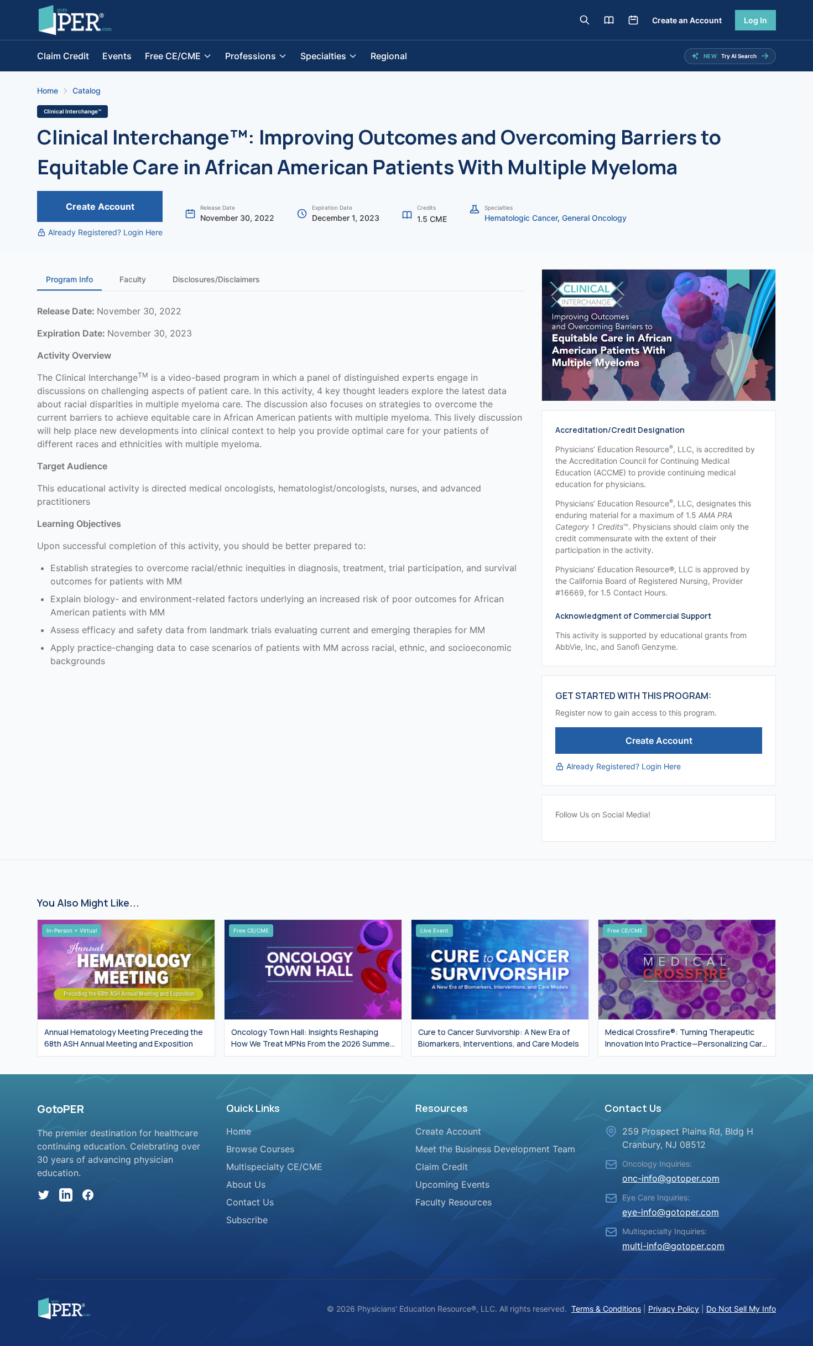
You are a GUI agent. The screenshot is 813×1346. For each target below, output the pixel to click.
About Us (245, 1184)
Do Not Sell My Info (741, 1308)
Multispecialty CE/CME (274, 1166)
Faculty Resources (453, 1202)
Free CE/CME (173, 55)
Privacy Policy (673, 1308)
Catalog (86, 90)
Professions (250, 55)
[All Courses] (608, 19)
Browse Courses (260, 1149)
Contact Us (250, 1202)
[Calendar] (633, 19)
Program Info (69, 279)
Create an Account (687, 20)
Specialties (323, 55)
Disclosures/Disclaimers (216, 279)
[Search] (584, 19)
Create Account (100, 206)
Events (117, 55)
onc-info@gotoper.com (671, 1178)
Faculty (132, 279)
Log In (755, 20)
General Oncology (594, 217)
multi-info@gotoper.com (673, 1245)
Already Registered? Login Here (105, 232)
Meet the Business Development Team (495, 1149)
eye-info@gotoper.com (670, 1212)
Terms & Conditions (606, 1308)
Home (47, 90)
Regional (389, 55)
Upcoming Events (452, 1184)
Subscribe (247, 1219)
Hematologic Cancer (520, 217)
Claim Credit (63, 55)
